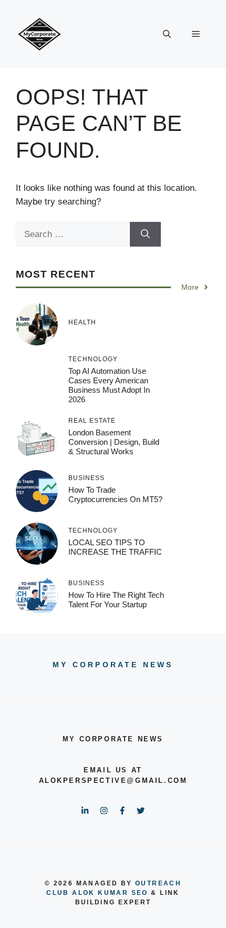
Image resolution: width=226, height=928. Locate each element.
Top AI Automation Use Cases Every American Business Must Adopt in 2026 (109, 385)
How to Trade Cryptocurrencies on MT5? (115, 494)
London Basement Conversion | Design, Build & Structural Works (113, 442)
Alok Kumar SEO (110, 892)
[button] (166, 34)
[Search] (145, 234)
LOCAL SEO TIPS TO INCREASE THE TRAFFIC (115, 547)
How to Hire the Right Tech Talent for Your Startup (116, 599)
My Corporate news (113, 664)
